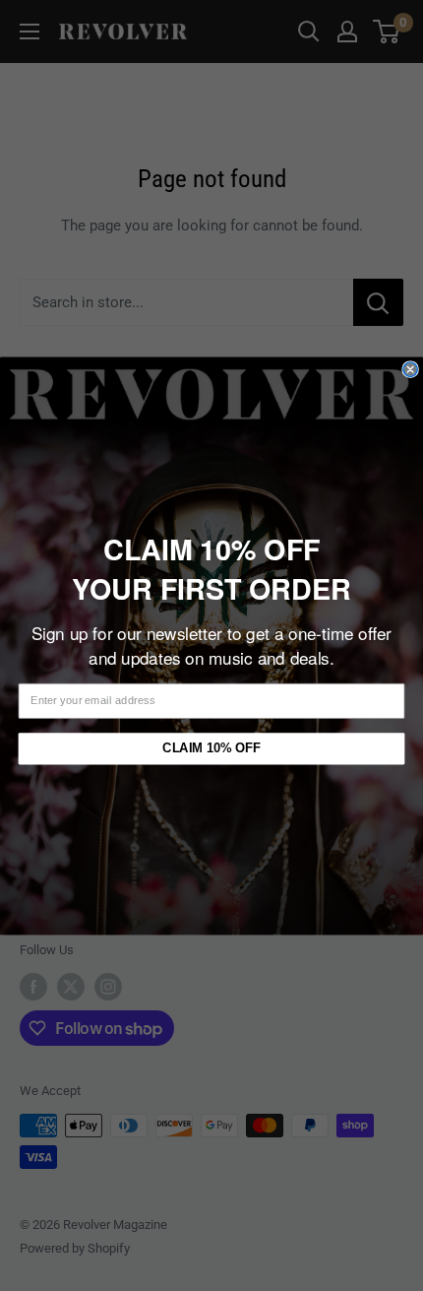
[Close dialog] (410, 368)
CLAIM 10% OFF (211, 747)
